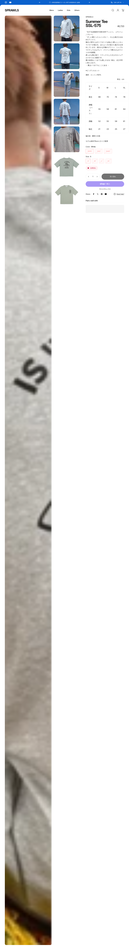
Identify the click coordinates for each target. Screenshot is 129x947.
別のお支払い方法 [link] (105, 189)
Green (108, 151)
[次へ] (89, 2)
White (90, 151)
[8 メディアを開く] (67, 195)
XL (108, 161)
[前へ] (39, 2)
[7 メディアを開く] (67, 167)
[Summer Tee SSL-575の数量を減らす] (88, 177)
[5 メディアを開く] (67, 111)
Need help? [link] (120, 194)
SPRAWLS (12, 10)
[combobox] (117, 2)
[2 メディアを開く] (67, 28)
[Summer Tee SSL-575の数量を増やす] (97, 177)
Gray (98, 151)
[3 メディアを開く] (67, 56)
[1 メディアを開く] (28, 480)
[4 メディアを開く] (67, 84)
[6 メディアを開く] (67, 139)
